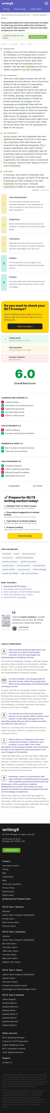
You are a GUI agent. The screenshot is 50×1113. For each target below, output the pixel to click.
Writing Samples (40, 15)
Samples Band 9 (9, 1025)
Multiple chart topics (11, 962)
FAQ (4, 873)
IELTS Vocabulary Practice (13, 1048)
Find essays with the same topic (17, 589)
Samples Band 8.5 (10, 1021)
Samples (6, 911)
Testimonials (7, 877)
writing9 (7, 3)
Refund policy (8, 891)
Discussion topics (10, 982)
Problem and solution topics (14, 985)
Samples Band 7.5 (10, 1014)
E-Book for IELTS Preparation (15, 1041)
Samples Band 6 (9, 1003)
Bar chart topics (9, 943)
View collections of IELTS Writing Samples (21, 592)
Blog (4, 880)
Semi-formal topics (10, 922)
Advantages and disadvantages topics (19, 989)
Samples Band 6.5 (10, 1007)
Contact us (7, 1062)
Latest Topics (36, 9)
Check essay (19, 9)
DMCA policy (8, 895)
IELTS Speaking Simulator (13, 1037)
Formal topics (8, 918)
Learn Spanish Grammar (12, 1052)
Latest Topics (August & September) (18, 915)
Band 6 (4, 18)
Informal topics (9, 926)
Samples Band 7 (9, 1010)
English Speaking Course (13, 1045)
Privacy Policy (8, 888)
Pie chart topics (9, 954)
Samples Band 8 (9, 1018)
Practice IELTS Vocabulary (15, 597)
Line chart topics (9, 947)
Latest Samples (9, 999)
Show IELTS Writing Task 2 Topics (18, 594)
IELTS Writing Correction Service (15, 15)
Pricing (6, 9)
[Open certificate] (6, 620)
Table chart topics (10, 951)
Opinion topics (8, 978)
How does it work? (10, 866)
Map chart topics (9, 958)
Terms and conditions (11, 884)
